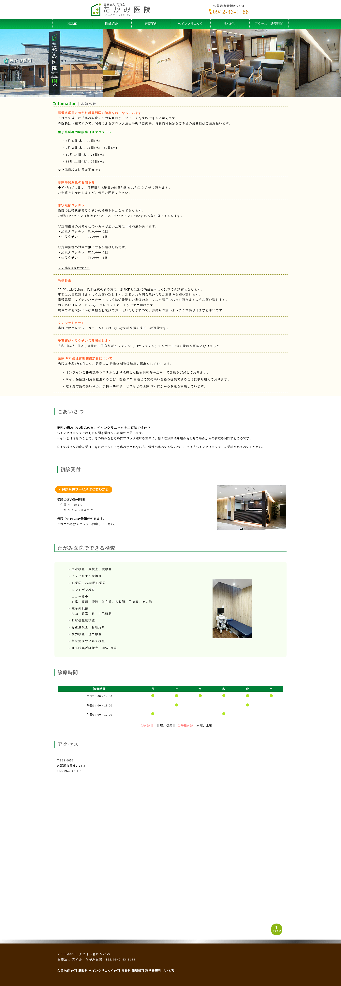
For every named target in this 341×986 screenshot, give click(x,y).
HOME (72, 23)
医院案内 (151, 23)
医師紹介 (111, 23)
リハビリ (229, 23)
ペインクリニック (190, 23)
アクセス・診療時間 (269, 23)
